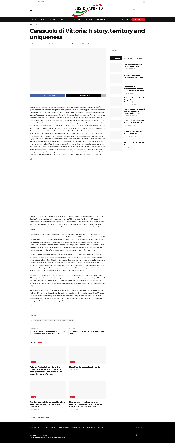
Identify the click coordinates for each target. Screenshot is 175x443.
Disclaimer (46, 427)
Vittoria (70, 320)
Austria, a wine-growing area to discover (133, 133)
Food (34, 19)
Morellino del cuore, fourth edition (85, 367)
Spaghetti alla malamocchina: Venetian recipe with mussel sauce (134, 89)
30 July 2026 (35, 377)
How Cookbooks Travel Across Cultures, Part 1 (133, 65)
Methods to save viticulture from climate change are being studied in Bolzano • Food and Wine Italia (86, 404)
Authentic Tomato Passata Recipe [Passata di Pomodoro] (134, 100)
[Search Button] (130, 2)
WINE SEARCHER (138, 19)
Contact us (100, 427)
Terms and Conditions (88, 427)
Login (136, 2)
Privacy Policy (76, 427)
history (45, 320)
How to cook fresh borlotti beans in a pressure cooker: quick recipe (134, 111)
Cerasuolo (37, 320)
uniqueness (62, 320)
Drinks (52, 19)
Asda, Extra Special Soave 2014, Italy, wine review (134, 121)
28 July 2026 (74, 369)
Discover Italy (76, 19)
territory (53, 320)
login (35, 417)
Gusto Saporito (43, 435)
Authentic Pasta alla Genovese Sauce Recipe (133, 76)
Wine (43, 19)
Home (31, 24)
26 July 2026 (35, 409)
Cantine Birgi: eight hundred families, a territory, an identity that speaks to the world (47, 404)
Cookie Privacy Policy (63, 427)
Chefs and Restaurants (95, 19)
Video (112, 19)
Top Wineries (124, 19)
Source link (33, 315)
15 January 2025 (35, 44)
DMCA (53, 427)
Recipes (62, 19)
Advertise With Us (35, 427)
